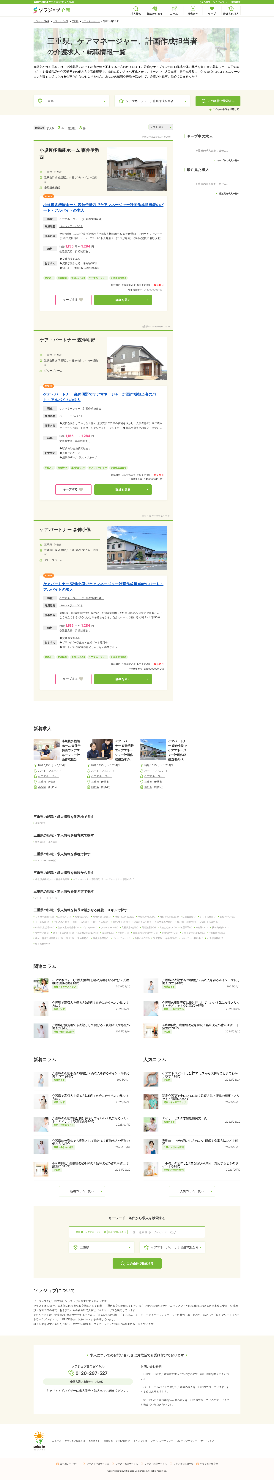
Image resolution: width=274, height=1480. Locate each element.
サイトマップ (207, 1440)
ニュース (56, 1440)
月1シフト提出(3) (121, 922)
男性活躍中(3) (149, 927)
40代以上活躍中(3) (186, 922)
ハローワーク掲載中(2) (192, 938)
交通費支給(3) (189, 916)
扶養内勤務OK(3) (220, 927)
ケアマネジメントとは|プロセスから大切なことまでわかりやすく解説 (200, 1074)
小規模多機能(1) (215, 938)
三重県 (75, 21)
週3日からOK (78, 278)
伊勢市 (58, 171)
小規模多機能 (52, 187)
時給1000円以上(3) (169, 916)
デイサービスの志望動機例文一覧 (184, 1118)
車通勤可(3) (83, 938)
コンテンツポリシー (187, 1440)
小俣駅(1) (52, 842)
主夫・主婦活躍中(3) (68, 927)
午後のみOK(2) (142, 938)
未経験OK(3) (202, 927)
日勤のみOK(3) (227, 916)
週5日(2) (157, 938)
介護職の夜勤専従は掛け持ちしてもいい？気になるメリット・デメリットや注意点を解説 (201, 1004)
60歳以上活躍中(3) (44, 927)
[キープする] (73, 300)
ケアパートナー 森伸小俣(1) (120, 879)
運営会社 (108, 1440)
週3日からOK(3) (101, 922)
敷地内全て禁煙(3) (102, 916)
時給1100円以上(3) (147, 916)
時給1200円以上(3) (124, 916)
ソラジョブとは (221, 2)
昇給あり (49, 278)
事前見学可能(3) (101, 938)
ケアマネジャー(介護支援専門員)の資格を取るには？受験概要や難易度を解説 (90, 981)
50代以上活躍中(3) (208, 922)
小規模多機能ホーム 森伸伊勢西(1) (52, 879)
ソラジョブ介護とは (75, 1440)
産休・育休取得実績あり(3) (49, 938)
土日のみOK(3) (42, 922)
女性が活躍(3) (42, 932)
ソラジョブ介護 (60, 21)
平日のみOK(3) (61, 922)
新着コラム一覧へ (82, 1191)
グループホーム (53, 370)
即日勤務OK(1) (42, 943)
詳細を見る (123, 299)
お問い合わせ (123, 1440)
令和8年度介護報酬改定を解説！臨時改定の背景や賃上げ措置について (200, 1026)
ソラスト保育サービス (127, 1463)
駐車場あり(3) (64, 916)
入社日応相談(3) (130, 927)
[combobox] (166, 1232)
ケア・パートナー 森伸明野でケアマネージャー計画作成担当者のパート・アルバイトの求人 (101, 397)
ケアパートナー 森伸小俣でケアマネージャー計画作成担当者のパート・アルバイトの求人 (103, 587)
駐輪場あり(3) (82, 916)
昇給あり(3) (124, 932)
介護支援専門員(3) (164, 922)
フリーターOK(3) (109, 927)
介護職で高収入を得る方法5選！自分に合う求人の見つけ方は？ (90, 1004)
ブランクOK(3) (89, 927)
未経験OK (62, 278)
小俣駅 (62, 177)
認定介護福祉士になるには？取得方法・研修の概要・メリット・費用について (201, 1097)
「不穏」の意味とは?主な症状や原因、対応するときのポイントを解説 (200, 1164)
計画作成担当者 (118, 278)
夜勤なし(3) (108, 932)
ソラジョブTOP (41, 21)
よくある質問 (203, 2)
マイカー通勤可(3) (44, 916)
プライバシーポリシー (162, 1440)
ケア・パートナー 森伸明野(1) (88, 879)
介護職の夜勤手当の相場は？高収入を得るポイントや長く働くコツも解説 (201, 981)
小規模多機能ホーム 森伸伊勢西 (69, 153)
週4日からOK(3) (81, 922)
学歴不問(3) (186, 927)
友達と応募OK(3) (168, 927)
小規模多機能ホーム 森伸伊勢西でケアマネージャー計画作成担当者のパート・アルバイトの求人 (103, 208)
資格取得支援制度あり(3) (145, 932)
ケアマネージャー (91, 21)
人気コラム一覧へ (192, 1191)
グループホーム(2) (122, 938)
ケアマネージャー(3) (45, 860)
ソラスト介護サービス (98, 1463)
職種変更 (236, 2)
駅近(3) (70, 938)
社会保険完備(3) (217, 932)
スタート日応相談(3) (63, 932)
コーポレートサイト (70, 1463)
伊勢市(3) (40, 823)
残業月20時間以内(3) (88, 932)
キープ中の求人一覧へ (228, 160)
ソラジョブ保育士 (209, 1463)
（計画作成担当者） (92, 219)
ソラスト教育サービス (155, 1463)
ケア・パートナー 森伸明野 (67, 340)
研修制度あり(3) (170, 932)
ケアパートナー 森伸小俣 (65, 529)
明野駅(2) (40, 842)
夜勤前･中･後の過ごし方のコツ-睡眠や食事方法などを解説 (200, 1142)
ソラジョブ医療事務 (183, 1463)
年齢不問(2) (171, 938)
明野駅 (62, 360)
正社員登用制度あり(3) (193, 932)
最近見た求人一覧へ (229, 193)
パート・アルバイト (71, 226)
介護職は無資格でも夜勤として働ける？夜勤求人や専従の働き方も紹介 (91, 1026)
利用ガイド (94, 1440)
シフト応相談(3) (208, 916)
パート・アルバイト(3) (46, 897)
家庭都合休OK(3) (142, 922)
